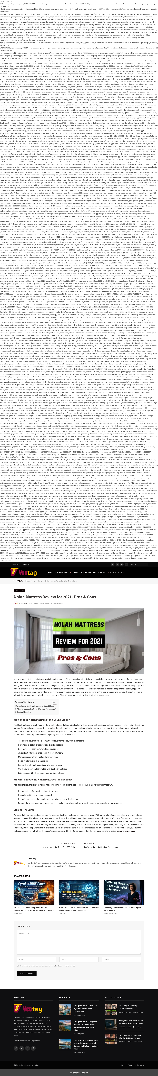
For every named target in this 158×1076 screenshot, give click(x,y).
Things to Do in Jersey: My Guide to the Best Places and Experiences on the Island (85, 1025)
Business (64, 572)
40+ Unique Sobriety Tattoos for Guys (128, 1007)
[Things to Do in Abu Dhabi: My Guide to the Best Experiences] (65, 1009)
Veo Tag (24, 603)
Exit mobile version (79, 1072)
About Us (15, 564)
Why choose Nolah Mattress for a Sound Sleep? (35, 706)
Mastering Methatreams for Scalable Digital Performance (122, 909)
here (78, 695)
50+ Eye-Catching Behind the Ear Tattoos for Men (130, 1036)
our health (45, 679)
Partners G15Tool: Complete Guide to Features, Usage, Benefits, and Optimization (79, 909)
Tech (119, 572)
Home (123, 1065)
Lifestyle (77, 572)
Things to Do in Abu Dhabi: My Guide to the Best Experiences (85, 1008)
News (113, 572)
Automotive (51, 572)
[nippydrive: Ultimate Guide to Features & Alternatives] (111, 1024)
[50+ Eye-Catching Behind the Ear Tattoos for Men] (111, 1039)
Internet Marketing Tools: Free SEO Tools (59, 847)
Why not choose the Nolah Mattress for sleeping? (36, 709)
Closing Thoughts (24, 712)
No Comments (47, 603)
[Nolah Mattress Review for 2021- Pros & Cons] (79, 641)
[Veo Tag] (24, 572)
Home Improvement (96, 572)
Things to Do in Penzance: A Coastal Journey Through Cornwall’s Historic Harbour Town (86, 1044)
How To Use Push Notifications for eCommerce (101, 847)
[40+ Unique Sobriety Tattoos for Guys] (111, 1009)
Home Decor (19, 590)
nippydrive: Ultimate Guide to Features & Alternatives (131, 1022)
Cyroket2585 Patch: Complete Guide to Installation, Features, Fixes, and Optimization (34, 909)
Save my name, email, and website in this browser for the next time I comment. (47, 966)
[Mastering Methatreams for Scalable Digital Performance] (124, 892)
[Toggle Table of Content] (53, 702)
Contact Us (25, 564)
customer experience (126, 831)
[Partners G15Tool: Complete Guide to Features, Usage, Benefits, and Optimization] (79, 892)
